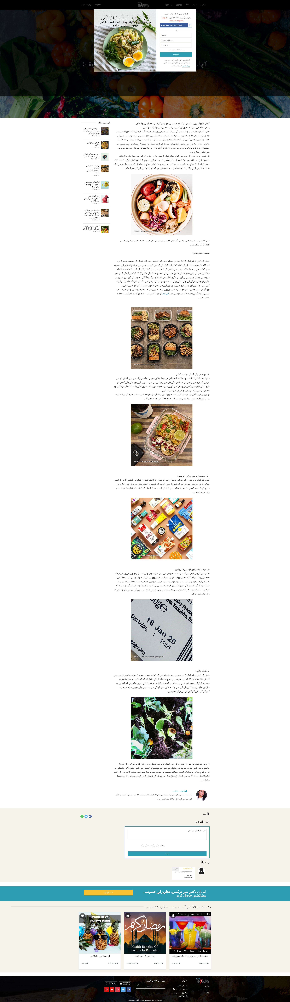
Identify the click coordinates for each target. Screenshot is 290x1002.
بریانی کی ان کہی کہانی (93, 143)
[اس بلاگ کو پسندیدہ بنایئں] (173, 915)
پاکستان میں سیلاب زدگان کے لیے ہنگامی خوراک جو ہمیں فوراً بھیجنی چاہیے (92, 214)
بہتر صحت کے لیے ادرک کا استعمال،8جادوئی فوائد (92, 169)
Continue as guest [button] (176, 21)
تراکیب (207, 986)
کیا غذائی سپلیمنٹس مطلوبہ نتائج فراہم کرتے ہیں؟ (92, 184)
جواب (174, 869)
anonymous (187, 872)
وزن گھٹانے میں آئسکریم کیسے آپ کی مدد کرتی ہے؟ (91, 198)
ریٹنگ (162, 845)
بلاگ (208, 993)
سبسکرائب (108, 892)
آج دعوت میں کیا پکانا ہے (100, 956)
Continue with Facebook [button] (171, 25)
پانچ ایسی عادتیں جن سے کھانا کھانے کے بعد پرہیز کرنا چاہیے (91, 131)
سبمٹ (167, 853)
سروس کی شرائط (181, 50)
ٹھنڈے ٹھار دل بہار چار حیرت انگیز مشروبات (190, 956)
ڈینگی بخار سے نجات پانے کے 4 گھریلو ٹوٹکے (91, 228)
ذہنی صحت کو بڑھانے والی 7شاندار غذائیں (91, 155)
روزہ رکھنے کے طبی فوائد (145, 956)
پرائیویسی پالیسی (171, 50)
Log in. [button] (164, 17)
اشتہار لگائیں (182, 986)
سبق (208, 990)
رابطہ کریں (186, 66)
